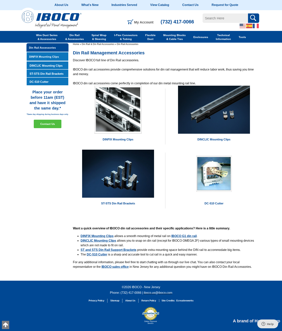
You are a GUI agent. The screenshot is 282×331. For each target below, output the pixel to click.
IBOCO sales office (115, 266)
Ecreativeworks (185, 300)
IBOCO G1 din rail (184, 236)
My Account (143, 22)
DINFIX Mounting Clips (97, 236)
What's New (89, 5)
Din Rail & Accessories (74, 37)
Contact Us (190, 5)
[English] (243, 25)
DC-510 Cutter (97, 254)
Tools (242, 37)
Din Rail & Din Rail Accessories (98, 44)
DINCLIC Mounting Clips (98, 240)
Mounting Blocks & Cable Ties (174, 37)
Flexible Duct (150, 37)
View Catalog (159, 5)
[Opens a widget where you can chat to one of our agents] (267, 324)
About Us (61, 5)
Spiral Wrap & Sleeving (99, 37)
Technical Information (223, 37)
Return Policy (148, 300)
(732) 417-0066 (177, 22)
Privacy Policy (96, 300)
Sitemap (114, 300)
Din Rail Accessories (127, 44)
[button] (130, 317)
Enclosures (200, 37)
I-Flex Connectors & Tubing (126, 37)
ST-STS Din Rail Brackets (46, 73)
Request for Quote (225, 5)
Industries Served (124, 5)
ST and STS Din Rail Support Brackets (108, 249)
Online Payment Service (150, 322)
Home (76, 44)
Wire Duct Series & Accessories (47, 37)
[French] (256, 25)
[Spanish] (249, 25)
